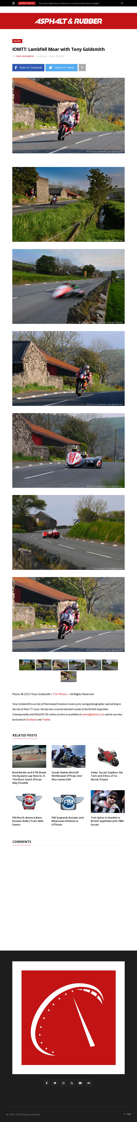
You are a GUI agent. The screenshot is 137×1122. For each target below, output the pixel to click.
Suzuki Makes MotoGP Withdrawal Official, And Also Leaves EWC (67, 776)
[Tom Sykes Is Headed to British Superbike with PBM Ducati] (108, 801)
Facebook (31, 719)
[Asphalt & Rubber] (68, 21)
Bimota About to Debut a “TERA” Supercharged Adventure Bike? (69, 3)
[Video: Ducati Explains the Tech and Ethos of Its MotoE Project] (108, 756)
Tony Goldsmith (24, 56)
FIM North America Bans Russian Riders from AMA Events (27, 821)
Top (128, 1114)
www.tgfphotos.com (93, 714)
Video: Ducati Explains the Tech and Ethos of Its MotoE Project (107, 776)
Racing (17, 41)
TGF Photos (60, 694)
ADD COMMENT (57, 56)
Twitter (46, 719)
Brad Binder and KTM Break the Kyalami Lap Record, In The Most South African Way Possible (29, 778)
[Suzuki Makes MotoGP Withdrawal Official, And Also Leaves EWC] (68, 756)
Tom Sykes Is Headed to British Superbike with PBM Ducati (107, 821)
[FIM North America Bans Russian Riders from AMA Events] (29, 801)
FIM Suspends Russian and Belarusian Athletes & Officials (68, 821)
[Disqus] (68, 890)
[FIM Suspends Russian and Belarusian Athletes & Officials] (68, 801)
